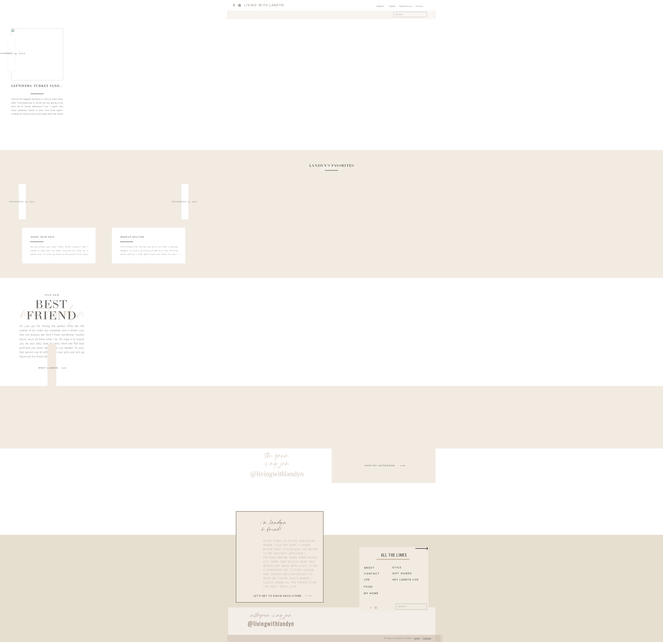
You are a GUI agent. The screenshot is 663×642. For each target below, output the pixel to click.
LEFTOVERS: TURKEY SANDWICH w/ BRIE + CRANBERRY (60, 86)
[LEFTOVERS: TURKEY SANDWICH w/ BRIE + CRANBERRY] (37, 54)
